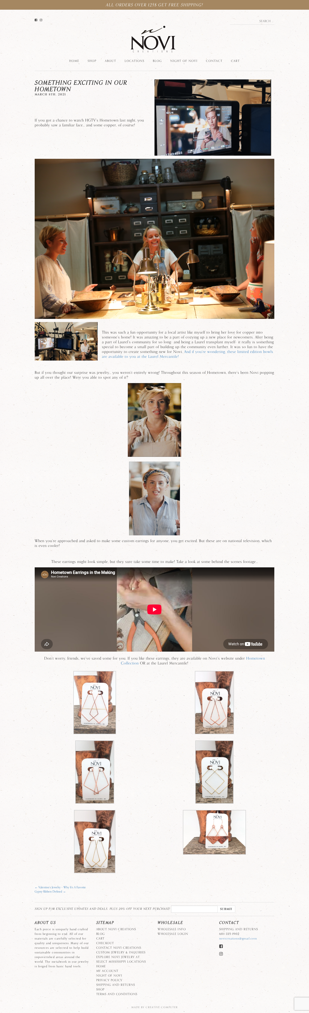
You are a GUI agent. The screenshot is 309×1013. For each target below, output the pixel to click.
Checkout (105, 943)
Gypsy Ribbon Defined (50, 891)
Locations (134, 61)
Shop (92, 61)
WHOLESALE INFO (172, 929)
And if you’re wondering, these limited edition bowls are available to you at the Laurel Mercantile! (187, 354)
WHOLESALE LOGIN (173, 933)
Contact (214, 61)
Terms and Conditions (116, 994)
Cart (235, 61)
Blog (157, 61)
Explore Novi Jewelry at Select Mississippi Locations (121, 959)
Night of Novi (184, 61)
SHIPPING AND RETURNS (115, 984)
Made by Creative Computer (154, 1007)
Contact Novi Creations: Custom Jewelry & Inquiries (121, 950)
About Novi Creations (116, 929)
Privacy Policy (109, 980)
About (110, 61)
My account (107, 971)
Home (74, 61)
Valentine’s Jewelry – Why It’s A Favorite (60, 887)
